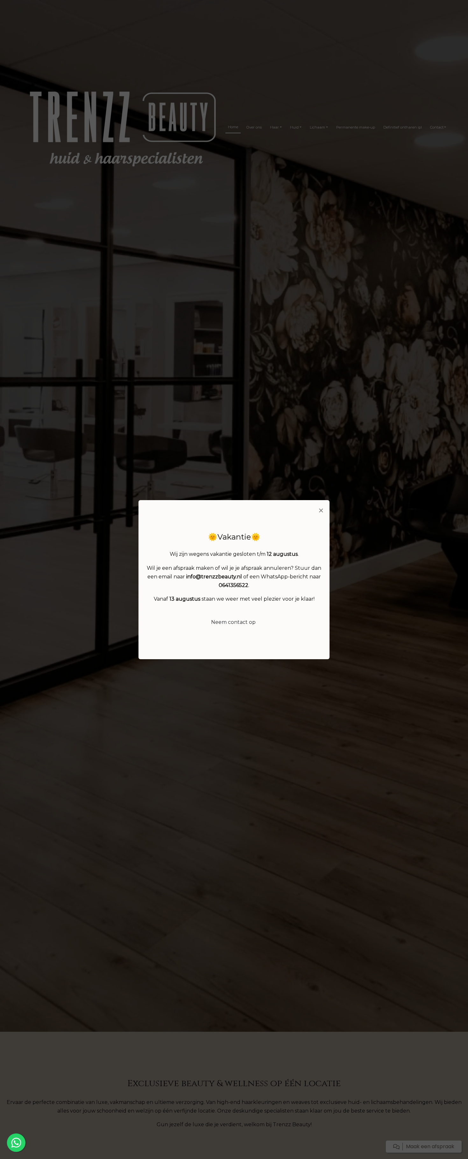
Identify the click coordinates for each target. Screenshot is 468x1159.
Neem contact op (233, 622)
